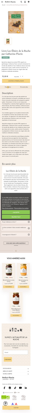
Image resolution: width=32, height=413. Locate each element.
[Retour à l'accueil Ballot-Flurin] (8, 380)
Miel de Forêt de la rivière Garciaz (8, 281)
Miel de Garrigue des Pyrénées (23, 281)
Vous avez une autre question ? (16, 243)
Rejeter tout (16, 217)
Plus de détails (8, 286)
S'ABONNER (8, 359)
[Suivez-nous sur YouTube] (21, 388)
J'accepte (16, 212)
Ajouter (16, 407)
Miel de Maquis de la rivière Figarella (16, 309)
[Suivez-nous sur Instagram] (10, 389)
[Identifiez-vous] (25, 2)
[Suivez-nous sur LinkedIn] (26, 389)
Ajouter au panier (16, 81)
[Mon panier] (29, 1)
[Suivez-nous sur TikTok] (15, 389)
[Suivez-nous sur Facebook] (5, 389)
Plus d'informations (7, 208)
